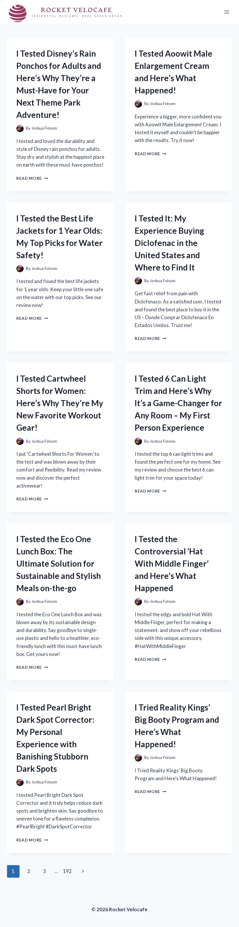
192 (67, 871)
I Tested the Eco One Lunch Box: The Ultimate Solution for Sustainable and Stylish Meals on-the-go (58, 563)
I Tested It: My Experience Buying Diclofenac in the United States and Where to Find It (169, 242)
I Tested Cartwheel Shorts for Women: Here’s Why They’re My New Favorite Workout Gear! (59, 402)
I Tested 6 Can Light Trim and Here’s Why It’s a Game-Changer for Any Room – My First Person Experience (178, 402)
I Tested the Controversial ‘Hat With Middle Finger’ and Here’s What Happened (172, 563)
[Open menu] (226, 12)
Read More (32, 178)
